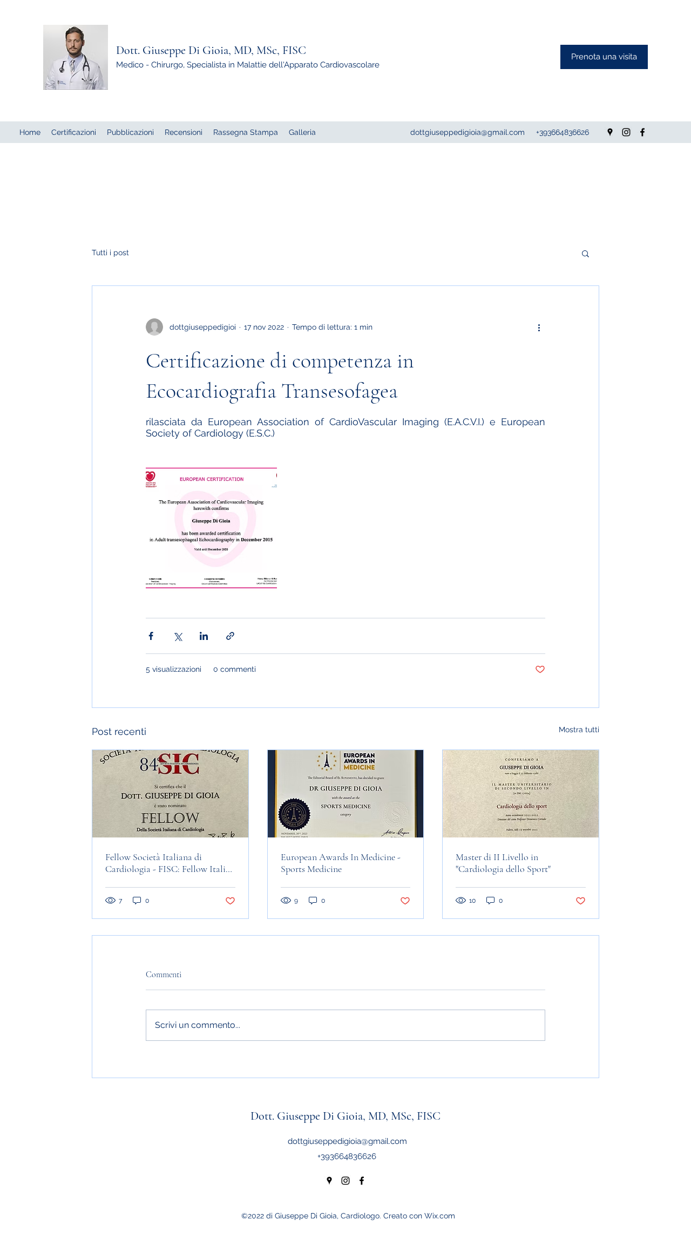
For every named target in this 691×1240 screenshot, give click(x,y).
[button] (585, 253)
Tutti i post (110, 252)
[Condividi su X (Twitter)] (177, 636)
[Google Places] (329, 1180)
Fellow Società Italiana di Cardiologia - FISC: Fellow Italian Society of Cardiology (170, 863)
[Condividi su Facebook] (151, 636)
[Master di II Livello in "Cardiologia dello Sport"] (521, 793)
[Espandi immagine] (211, 526)
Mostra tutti (579, 729)
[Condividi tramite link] (230, 636)
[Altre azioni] (538, 327)
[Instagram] (345, 1180)
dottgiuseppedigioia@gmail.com (347, 1141)
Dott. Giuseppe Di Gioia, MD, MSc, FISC (211, 50)
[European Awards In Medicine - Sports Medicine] (346, 793)
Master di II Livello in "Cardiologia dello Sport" (503, 863)
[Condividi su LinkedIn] (204, 636)
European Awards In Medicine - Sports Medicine (341, 863)
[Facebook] (361, 1180)
